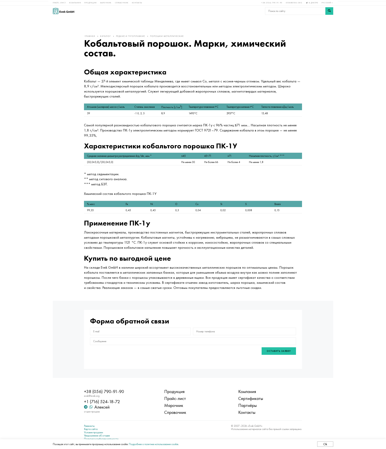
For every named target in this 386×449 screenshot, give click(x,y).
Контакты (137, 3)
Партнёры (247, 405)
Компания (75, 3)
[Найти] (329, 11)
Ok (325, 444)
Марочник (105, 3)
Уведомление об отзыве (97, 435)
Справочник (121, 3)
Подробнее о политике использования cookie (153, 444)
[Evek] (63, 11)
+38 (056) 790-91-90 (271, 3)
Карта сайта (91, 429)
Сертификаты (250, 398)
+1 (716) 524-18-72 (102, 401)
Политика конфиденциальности (101, 439)
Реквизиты (89, 426)
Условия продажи (93, 432)
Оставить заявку (279, 351)
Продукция (90, 3)
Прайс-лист (59, 3)
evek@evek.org (294, 3)
